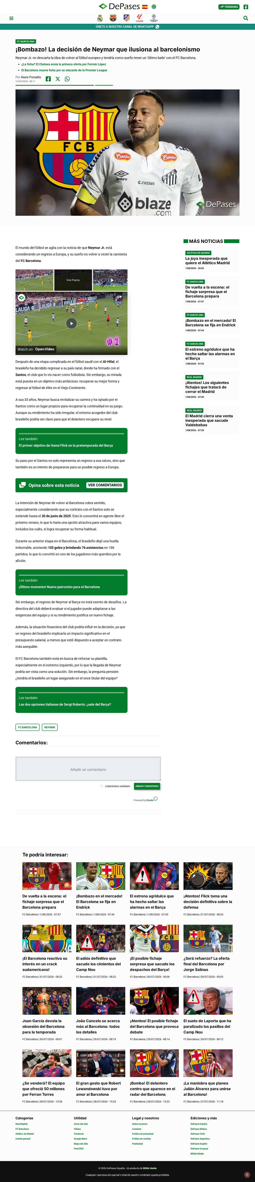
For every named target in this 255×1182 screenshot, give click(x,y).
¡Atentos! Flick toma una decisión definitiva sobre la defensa (208, 902)
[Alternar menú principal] (11, 18)
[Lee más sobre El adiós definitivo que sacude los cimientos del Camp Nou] (100, 938)
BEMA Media (197, 1153)
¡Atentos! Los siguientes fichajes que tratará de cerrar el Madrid (207, 387)
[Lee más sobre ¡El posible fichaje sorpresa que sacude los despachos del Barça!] (154, 938)
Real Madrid (194, 377)
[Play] (112, 280)
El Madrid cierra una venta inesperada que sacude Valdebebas (209, 420)
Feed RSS (78, 1148)
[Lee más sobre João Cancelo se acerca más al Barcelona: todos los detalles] (100, 1001)
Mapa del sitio (81, 1144)
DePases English (199, 1144)
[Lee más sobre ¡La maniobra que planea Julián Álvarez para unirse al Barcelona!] (208, 1063)
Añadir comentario (147, 786)
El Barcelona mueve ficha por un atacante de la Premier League (64, 70)
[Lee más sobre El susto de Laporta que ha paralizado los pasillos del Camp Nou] (208, 1001)
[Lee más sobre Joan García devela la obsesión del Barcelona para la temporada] (46, 1001)
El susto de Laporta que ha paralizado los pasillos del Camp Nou (207, 1026)
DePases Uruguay (199, 1148)
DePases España (199, 1124)
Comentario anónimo (117, 786)
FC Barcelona (26, 41)
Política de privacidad (142, 1134)
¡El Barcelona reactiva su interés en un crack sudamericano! (44, 964)
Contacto (136, 1129)
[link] (21, 297)
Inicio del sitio (81, 1124)
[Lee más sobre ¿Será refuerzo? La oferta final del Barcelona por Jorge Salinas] (208, 938)
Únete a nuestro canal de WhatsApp (125, 26)
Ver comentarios (105, 485)
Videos (77, 1129)
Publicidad (137, 1144)
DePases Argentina (200, 1138)
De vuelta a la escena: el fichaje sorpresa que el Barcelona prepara (207, 291)
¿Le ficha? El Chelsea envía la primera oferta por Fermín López (63, 64)
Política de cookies (141, 1138)
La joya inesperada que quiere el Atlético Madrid (207, 260)
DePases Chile (198, 1134)
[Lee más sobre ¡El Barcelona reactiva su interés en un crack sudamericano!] (46, 938)
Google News (80, 1138)
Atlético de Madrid (198, 253)
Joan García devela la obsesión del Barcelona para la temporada (43, 1026)
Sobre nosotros (139, 1124)
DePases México (199, 1129)
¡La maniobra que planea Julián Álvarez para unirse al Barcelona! (207, 1089)
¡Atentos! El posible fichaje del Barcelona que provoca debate (154, 1026)
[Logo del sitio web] (119, 6)
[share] (120, 296)
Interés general (22, 1138)
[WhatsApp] (67, 78)
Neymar (49, 727)
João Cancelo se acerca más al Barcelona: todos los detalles (98, 1026)
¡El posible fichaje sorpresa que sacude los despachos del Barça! (152, 964)
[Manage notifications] (247, 1175)
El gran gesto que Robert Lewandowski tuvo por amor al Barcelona (98, 1089)
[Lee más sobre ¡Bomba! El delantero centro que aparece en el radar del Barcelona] (154, 1063)
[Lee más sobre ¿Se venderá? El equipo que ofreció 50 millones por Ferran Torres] (46, 1063)
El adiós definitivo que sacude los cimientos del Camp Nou (98, 964)
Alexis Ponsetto (31, 77)
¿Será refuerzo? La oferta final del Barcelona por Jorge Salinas (207, 964)
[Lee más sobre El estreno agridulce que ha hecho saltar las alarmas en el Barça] (154, 876)
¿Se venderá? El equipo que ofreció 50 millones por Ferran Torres (43, 1089)
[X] (57, 78)
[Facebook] (245, 7)
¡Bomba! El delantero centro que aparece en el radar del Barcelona (152, 1089)
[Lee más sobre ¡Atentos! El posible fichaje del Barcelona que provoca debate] (154, 1001)
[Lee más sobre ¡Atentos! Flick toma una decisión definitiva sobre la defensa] (208, 876)
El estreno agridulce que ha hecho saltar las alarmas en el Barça (210, 354)
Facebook (79, 1134)
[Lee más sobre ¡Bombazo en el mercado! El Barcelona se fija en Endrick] (100, 876)
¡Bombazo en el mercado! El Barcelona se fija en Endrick (210, 322)
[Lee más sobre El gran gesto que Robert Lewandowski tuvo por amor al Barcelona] (100, 1063)
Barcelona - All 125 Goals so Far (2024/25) (59, 298)
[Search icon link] (245, 19)
